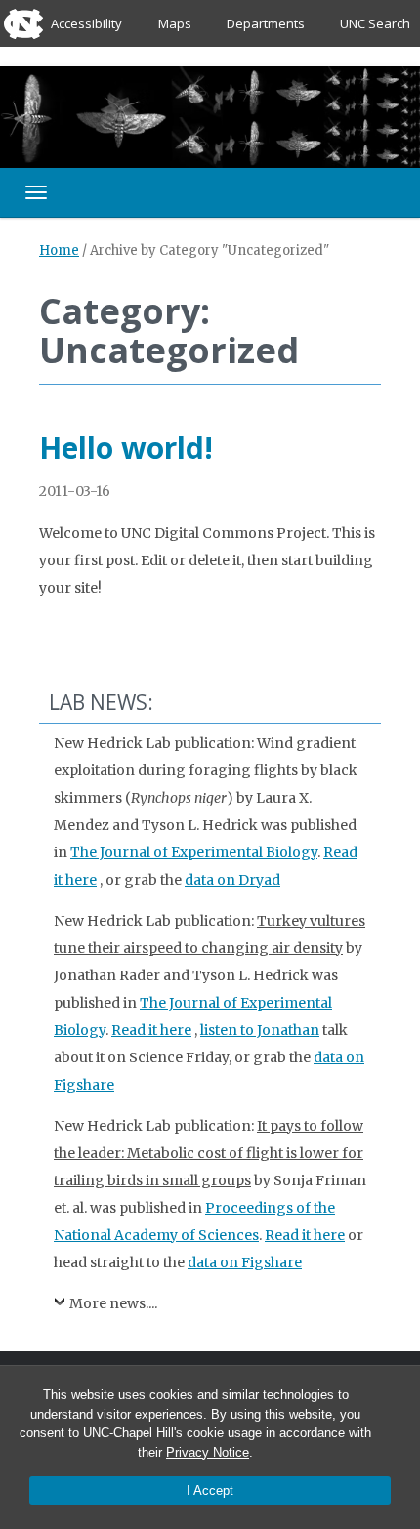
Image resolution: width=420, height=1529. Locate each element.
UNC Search (375, 23)
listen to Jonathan (259, 1030)
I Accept (210, 1490)
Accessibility (86, 23)
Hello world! (126, 448)
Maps (174, 23)
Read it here (151, 1030)
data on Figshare (245, 1262)
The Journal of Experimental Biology (193, 852)
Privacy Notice (207, 1452)
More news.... (113, 1303)
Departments (266, 23)
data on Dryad (232, 879)
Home (59, 250)
